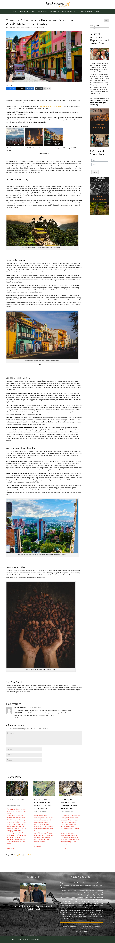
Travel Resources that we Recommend (92, 929)
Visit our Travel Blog (65, 929)
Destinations (24, 11)
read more (10, 848)
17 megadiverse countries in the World (49, 106)
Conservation (54, 11)
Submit (95, 172)
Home (14, 11)
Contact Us (98, 11)
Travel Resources (86, 11)
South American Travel (31, 27)
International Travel (18, 27)
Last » (30, 855)
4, (22, 855)
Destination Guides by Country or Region (89, 926)
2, (17, 855)
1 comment (41, 27)
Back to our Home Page (69, 926)
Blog (33, 11)
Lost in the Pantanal (15, 799)
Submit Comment (73, 765)
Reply (78, 709)
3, (19, 855)
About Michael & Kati (69, 11)
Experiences (42, 11)
